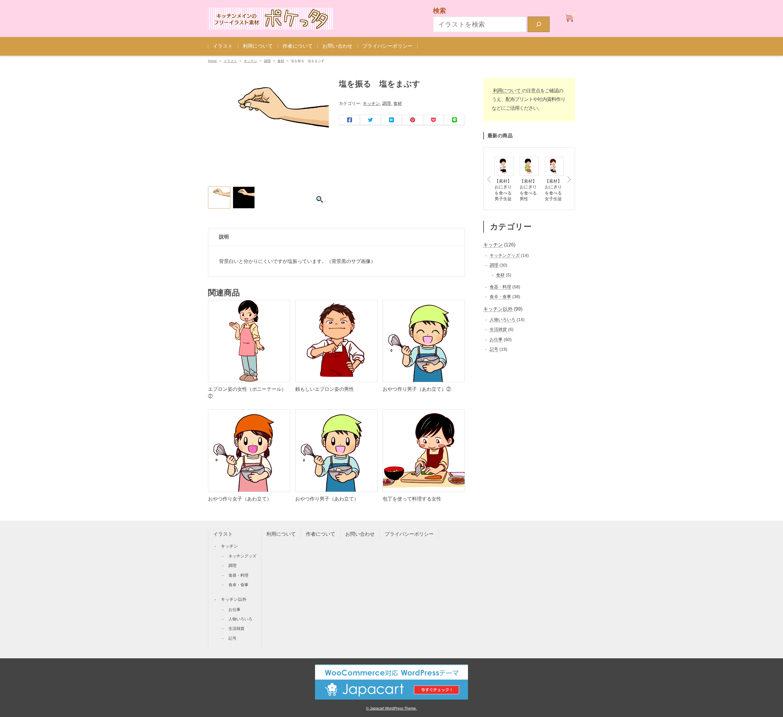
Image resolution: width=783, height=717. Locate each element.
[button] (320, 199)
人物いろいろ (240, 619)
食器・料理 (238, 575)
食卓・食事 (238, 584)
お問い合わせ (337, 46)
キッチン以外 (234, 599)
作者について (298, 46)
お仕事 (234, 609)
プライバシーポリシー (387, 46)
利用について (258, 46)
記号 (232, 638)
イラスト (223, 46)
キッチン (250, 61)
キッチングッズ (242, 556)
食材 (280, 61)
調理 (267, 61)
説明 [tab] (224, 236)
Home (212, 61)
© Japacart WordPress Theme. (391, 708)
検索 (439, 10)
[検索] (539, 24)
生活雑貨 (236, 628)
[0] (569, 18)
